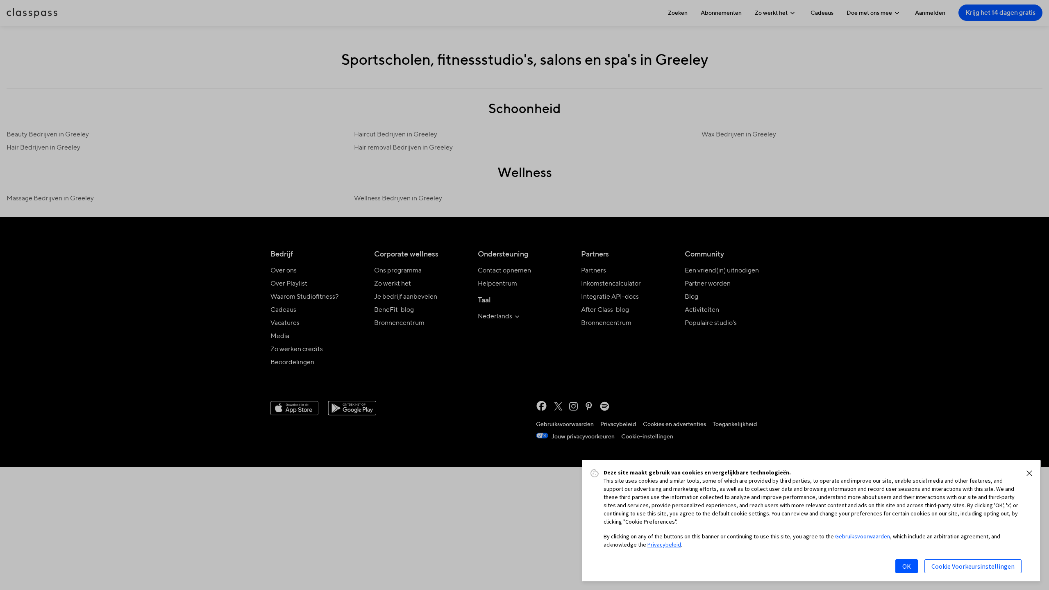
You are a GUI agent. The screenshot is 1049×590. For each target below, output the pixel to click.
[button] (1029, 473)
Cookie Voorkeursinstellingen (973, 566)
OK (906, 566)
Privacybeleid (664, 544)
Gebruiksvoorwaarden (862, 536)
